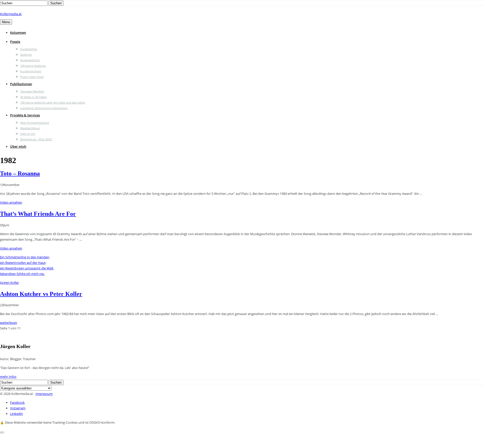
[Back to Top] (2, 432)
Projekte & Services (25, 115)
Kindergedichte (30, 60)
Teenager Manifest (32, 91)
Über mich (18, 146)
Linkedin (16, 413)
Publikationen (21, 84)
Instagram (17, 408)
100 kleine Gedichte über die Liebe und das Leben (52, 102)
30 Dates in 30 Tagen (33, 97)
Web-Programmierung (34, 123)
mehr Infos (8, 376)
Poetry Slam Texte (32, 77)
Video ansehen (11, 202)
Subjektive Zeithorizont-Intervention (44, 108)
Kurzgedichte (28, 49)
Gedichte (26, 54)
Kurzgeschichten (30, 71)
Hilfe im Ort (27, 134)
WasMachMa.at (30, 128)
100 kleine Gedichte (33, 66)
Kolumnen (18, 32)
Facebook (17, 402)
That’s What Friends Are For (38, 213)
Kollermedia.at (11, 14)
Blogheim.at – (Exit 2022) (36, 139)
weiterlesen (8, 322)
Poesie (15, 41)
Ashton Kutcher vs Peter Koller (41, 294)
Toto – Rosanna (20, 173)
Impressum (44, 393)
